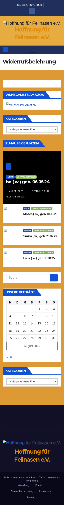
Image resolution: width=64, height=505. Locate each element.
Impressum (45, 491)
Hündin (10, 177)
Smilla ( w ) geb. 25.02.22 (40, 236)
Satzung (30, 497)
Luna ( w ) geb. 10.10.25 (39, 258)
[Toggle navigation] (33, 49)
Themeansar (32, 480)
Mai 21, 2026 (16, 191)
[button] (59, 49)
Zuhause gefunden (26, 177)
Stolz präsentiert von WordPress (21, 477)
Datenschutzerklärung (22, 491)
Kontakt (39, 485)
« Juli (9, 357)
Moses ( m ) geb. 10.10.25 (40, 214)
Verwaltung (23, 485)
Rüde (26, 209)
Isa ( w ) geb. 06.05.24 (28, 181)
